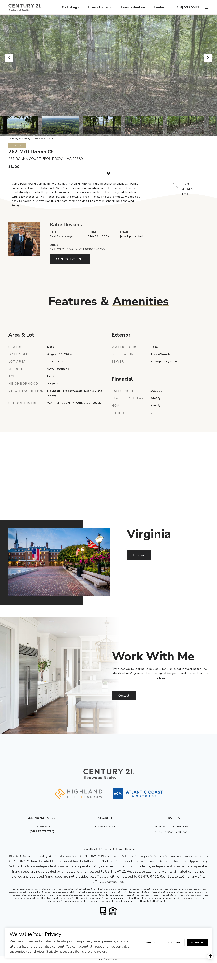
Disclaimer (130, 849)
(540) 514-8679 (97, 236)
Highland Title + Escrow (171, 826)
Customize (174, 942)
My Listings (70, 7)
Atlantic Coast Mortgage (171, 832)
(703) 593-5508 (187, 7)
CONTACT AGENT (69, 259)
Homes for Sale (100, 7)
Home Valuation (133, 7)
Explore (138, 555)
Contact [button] (123, 695)
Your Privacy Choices (108, 959)
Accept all (197, 942)
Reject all (152, 942)
